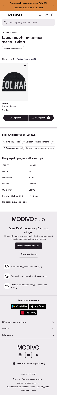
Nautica (5, 171)
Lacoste (32, 183)
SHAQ (32, 189)
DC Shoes (33, 196)
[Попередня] (4, 5)
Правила (16, 379)
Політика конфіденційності (27, 383)
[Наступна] (53, 5)
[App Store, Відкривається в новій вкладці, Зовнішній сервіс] (37, 306)
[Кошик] (53, 15)
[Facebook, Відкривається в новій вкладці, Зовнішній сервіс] (37, 355)
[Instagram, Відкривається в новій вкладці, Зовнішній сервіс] (20, 355)
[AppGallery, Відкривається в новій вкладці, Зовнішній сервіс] (28, 313)
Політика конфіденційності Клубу (20, 387)
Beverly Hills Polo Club (12, 196)
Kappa (32, 177)
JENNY (5, 165)
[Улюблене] (46, 15)
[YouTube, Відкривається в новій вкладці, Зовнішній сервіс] (28, 355)
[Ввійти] (40, 15)
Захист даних (43, 387)
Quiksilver (7, 189)
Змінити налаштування (32, 379)
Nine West (7, 177)
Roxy (31, 171)
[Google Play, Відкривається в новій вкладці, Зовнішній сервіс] (19, 306)
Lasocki (32, 165)
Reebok (5, 183)
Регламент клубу (28, 390)
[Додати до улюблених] (25, 66)
